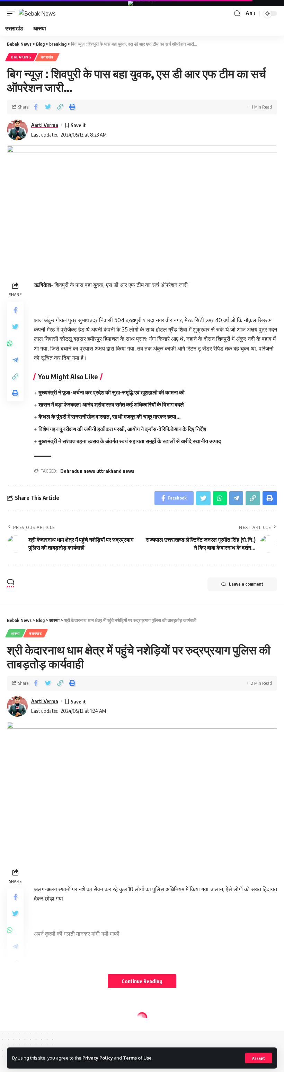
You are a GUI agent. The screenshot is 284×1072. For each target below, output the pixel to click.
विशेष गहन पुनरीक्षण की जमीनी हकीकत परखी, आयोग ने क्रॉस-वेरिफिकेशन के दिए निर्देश (122, 429)
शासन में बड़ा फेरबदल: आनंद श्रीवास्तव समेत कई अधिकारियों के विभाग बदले (111, 404)
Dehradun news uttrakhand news (97, 471)
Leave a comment (246, 584)
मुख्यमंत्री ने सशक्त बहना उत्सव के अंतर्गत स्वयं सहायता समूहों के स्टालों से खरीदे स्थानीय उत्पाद (129, 441)
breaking (21, 57)
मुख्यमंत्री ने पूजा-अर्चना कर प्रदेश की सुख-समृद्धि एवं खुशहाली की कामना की (111, 392)
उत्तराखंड (47, 57)
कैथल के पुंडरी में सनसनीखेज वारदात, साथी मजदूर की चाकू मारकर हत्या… (109, 416)
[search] (237, 13)
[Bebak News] (37, 13)
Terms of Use (137, 1058)
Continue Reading (142, 981)
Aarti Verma (44, 125)
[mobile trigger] (13, 13)
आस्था (15, 633)
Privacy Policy (97, 1058)
